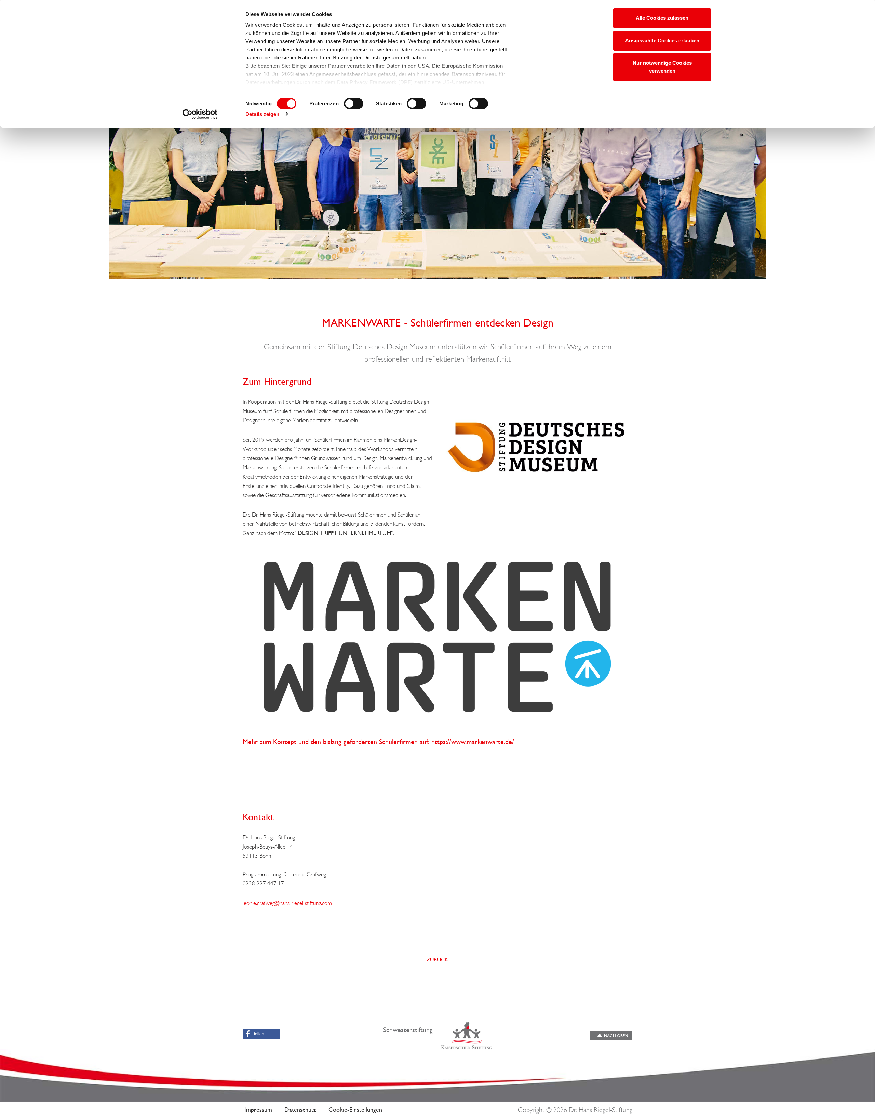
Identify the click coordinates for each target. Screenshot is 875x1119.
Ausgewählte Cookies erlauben (662, 40)
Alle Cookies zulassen (662, 18)
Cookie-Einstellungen (355, 1110)
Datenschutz (300, 1110)
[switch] (353, 103)
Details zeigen (262, 114)
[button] (261, 1034)
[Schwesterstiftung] (466, 1035)
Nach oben (616, 1036)
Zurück (437, 960)
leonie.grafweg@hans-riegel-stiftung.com (287, 903)
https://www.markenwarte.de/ (472, 742)
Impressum (258, 1110)
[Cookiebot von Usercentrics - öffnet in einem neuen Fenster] (200, 114)
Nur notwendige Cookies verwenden (662, 67)
